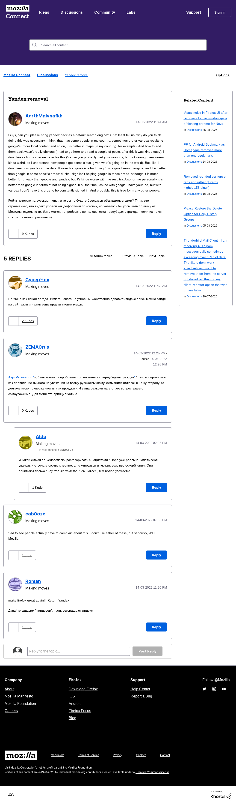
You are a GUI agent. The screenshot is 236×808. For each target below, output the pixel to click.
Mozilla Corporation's (25, 770)
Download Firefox (83, 692)
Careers (11, 713)
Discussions (72, 12)
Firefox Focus (79, 713)
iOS (71, 699)
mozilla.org (58, 758)
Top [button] (12, 797)
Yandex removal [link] (74, 75)
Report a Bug (140, 699)
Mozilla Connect (17, 12)
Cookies (146, 758)
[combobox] (118, 45)
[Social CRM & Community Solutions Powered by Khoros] (221, 798)
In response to (58, 453)
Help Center (139, 692)
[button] (14, 238)
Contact (171, 758)
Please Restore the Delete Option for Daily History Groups (204, 219)
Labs (131, 12)
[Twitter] (204, 692)
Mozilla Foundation (21, 706)
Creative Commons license (166, 775)
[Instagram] (214, 692)
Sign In (219, 12)
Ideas (44, 12)
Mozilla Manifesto (20, 699)
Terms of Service (91, 758)
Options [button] (223, 75)
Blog (71, 720)
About (10, 692)
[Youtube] (224, 692)
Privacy (122, 758)
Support (193, 12)
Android (74, 706)
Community (104, 12)
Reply (156, 238)
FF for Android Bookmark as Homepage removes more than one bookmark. (205, 155)
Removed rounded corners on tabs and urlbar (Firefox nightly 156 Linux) (204, 187)
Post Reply (147, 654)
